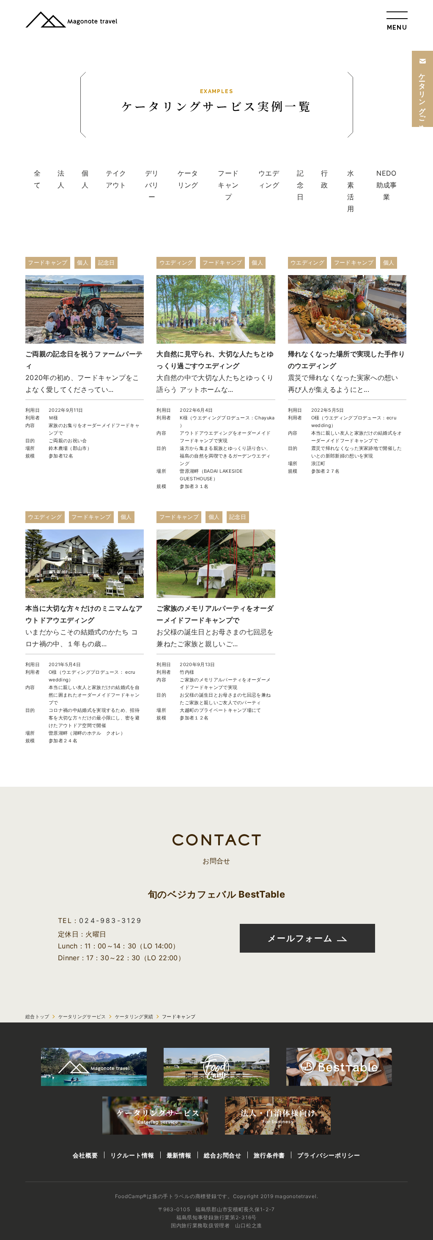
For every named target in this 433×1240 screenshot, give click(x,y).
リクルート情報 (132, 1155)
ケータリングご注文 (422, 95)
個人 (85, 179)
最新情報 (179, 1155)
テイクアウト (116, 179)
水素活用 (350, 191)
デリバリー (152, 185)
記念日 (300, 185)
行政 (324, 179)
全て (37, 179)
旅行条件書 (269, 1155)
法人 (61, 179)
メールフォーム (300, 938)
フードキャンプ (228, 185)
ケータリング (188, 179)
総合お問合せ (222, 1155)
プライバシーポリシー (328, 1155)
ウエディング (268, 179)
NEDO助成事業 (386, 185)
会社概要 (85, 1155)
